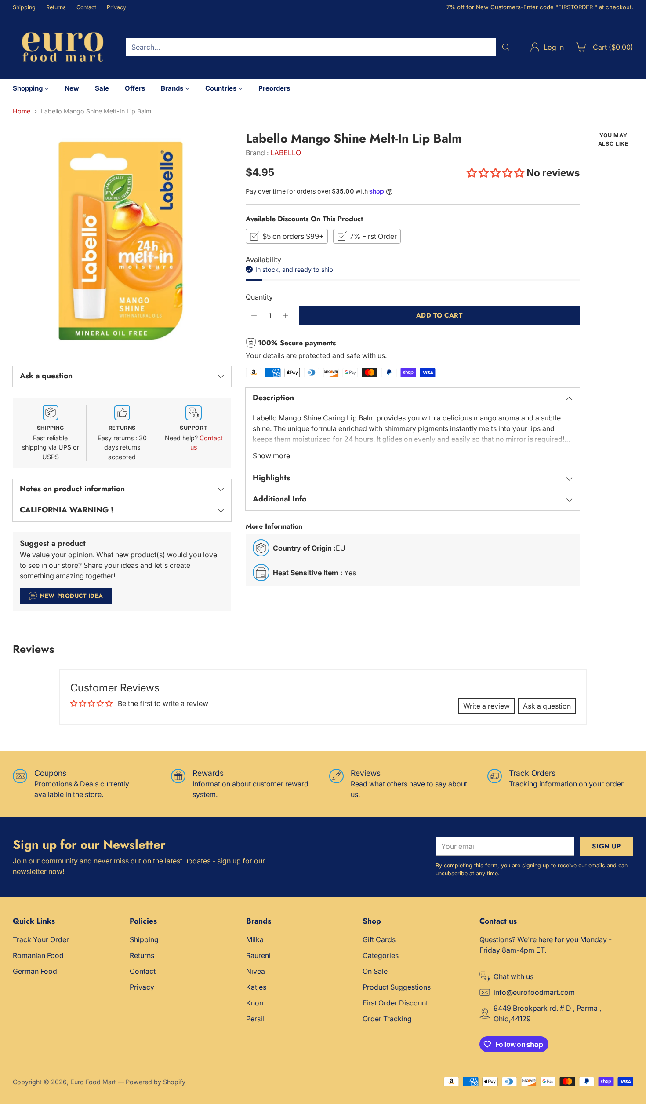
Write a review (486, 706)
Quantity (259, 296)
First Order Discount (395, 1002)
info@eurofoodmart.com (534, 992)
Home (21, 111)
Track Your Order (41, 939)
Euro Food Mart (93, 1082)
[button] (495, 173)
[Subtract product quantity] (254, 315)
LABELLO (285, 152)
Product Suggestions (397, 987)
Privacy (142, 987)
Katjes (256, 987)
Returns (142, 955)
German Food (35, 971)
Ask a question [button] (547, 706)
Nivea (255, 971)
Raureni (258, 955)
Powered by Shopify (155, 1082)
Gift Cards (379, 939)
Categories (381, 955)
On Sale (375, 971)
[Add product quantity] (286, 315)
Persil (255, 1018)
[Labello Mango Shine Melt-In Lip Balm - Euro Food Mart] (122, 241)
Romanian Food (38, 955)
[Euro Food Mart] (62, 47)
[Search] (505, 47)
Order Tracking (387, 1018)
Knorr (255, 1002)
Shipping (144, 939)
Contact (143, 971)
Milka (255, 939)
